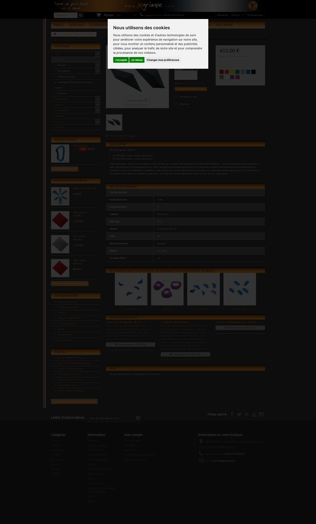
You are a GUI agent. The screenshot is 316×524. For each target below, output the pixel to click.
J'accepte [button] (121, 59)
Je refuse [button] (137, 59)
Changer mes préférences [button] (163, 59)
